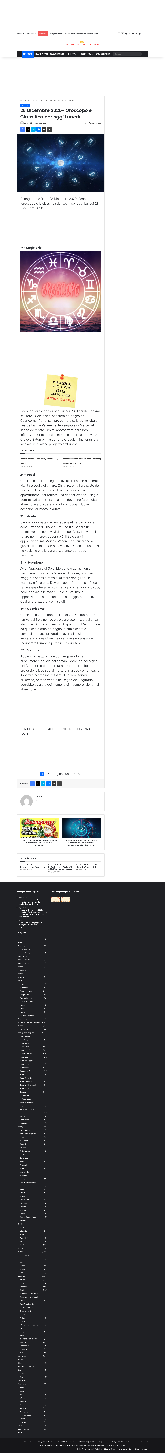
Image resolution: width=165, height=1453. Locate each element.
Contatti (122, 1445)
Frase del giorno (26, 998)
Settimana (23, 1349)
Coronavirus (24, 1255)
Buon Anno (24, 988)
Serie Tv (23, 1422)
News (22, 1234)
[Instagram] (136, 33)
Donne (20, 967)
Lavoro (22, 1179)
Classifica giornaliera (27, 1304)
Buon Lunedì (24, 1047)
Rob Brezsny (24, 1346)
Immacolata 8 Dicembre (28, 1109)
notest (20, 1248)
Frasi (20, 981)
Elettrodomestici (26, 953)
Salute (20, 1359)
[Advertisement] (82, 15)
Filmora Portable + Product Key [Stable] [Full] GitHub (68, 34)
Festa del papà (25, 1099)
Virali (21, 1273)
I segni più (23, 1321)
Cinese (22, 1300)
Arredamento (25, 949)
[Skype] (33, 129)
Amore (22, 1280)
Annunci (21, 939)
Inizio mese (24, 1113)
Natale (22, 1012)
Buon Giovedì (25, 1043)
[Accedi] (139, 34)
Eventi (22, 1161)
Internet (23, 1387)
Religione (23, 1210)
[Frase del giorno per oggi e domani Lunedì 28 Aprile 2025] (55, 899)
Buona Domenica (26, 1078)
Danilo (26, 123)
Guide (22, 1168)
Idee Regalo (24, 1172)
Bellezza (23, 1148)
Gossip (20, 1026)
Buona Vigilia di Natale (28, 1085)
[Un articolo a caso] (143, 34)
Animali (22, 1137)
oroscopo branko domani (29, 1339)
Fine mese (23, 1106)
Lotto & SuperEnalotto (28, 1182)
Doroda (20, 974)
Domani (22, 1314)
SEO (21, 1394)
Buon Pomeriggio (26, 1061)
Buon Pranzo (24, 1064)
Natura (22, 1193)
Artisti (22, 1227)
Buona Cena (24, 1075)
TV (21, 1405)
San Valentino (25, 1123)
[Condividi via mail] (44, 129)
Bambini (23, 1144)
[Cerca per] (139, 54)
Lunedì (22, 1008)
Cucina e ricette (24, 960)
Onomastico (24, 1120)
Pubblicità (136, 1449)
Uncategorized (23, 1429)
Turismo (23, 1221)
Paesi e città (24, 1200)
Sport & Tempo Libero (28, 1217)
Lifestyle (72, 54)
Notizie (20, 1252)
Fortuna (22, 1318)
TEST (20, 1426)
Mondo (22, 1266)
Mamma (23, 970)
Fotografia (24, 1165)
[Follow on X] (29, 123)
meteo (22, 1186)
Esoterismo (24, 1158)
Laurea (22, 1005)
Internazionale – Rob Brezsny (30, 1325)
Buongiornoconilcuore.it (29, 1294)
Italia (21, 1262)
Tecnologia (86, 54)
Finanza (21, 977)
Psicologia (24, 1203)
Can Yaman (24, 1029)
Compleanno (24, 995)
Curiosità (23, 1154)
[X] (129, 33)
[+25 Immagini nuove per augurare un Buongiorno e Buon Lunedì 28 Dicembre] (39, 828)
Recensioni (24, 1238)
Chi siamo (106, 1449)
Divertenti (23, 1259)
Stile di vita (22, 1380)
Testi (21, 1241)
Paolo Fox (23, 1342)
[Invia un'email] (31, 123)
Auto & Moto (24, 1141)
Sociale (22, 1214)
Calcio (22, 1373)
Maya (22, 1332)
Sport (20, 1370)
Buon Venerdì (25, 1071)
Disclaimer (144, 1449)
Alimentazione (25, 1130)
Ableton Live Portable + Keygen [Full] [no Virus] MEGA (32, 866)
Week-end (24, 1353)
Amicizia (23, 984)
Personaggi (22, 1356)
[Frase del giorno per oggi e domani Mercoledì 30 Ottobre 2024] (65, 899)
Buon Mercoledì (26, 991)
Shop (20, 1363)
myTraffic (21, 1245)
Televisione (22, 1408)
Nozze (22, 1196)
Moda (22, 1189)
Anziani (20, 942)
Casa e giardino (103, 54)
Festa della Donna (26, 1102)
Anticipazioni (24, 1412)
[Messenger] (38, 129)
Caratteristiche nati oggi (29, 1297)
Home (24, 100)
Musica (20, 1224)
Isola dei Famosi (26, 1415)
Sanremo (23, 1419)
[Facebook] (126, 33)
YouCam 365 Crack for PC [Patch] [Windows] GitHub (87, 866)
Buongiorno (24, 1092)
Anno (22, 1283)
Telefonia (23, 1401)
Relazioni (23, 1207)
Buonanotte (24, 1088)
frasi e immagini (24, 1019)
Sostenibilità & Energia (26, 1366)
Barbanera (24, 1287)
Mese (22, 1335)
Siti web (23, 1398)
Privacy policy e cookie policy (121, 1449)
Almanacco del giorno (28, 1134)
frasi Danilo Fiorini (26, 1001)
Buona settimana (26, 1081)
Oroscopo (27, 54)
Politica (22, 1269)
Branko (22, 1290)
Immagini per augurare (26, 1033)
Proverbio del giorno (27, 1015)
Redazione (98, 1449)
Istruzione (23, 1175)
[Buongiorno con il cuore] (82, 43)
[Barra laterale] (146, 34)
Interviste (23, 1231)
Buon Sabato (25, 1068)
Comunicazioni (23, 956)
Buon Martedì (25, 1050)
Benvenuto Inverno (27, 1036)
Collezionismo (25, 1151)
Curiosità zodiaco (26, 1307)
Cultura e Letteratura (25, 963)
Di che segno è (25, 1311)
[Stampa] (49, 129)
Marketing (23, 1391)
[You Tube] (133, 33)
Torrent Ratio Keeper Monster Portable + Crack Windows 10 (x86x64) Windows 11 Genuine (60, 867)
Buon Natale (24, 1057)
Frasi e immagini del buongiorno (49, 54)
